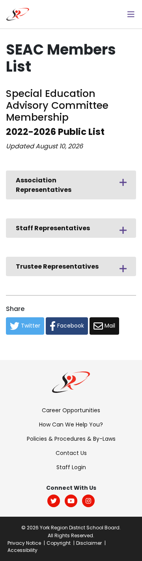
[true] (131, 14)
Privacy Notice (24, 543)
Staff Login (71, 467)
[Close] (123, 181)
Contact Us (71, 453)
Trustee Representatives (57, 266)
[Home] (18, 13)
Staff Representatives (53, 228)
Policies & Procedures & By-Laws (71, 439)
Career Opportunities (71, 410)
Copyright (59, 543)
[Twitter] (53, 501)
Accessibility (22, 550)
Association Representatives (43, 185)
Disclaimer (89, 543)
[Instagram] (88, 501)
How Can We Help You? (71, 424)
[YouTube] (71, 501)
